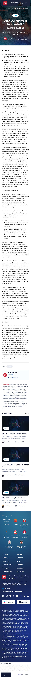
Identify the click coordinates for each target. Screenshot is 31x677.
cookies (26, 669)
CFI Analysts (10, 38)
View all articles (13, 378)
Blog (6, 8)
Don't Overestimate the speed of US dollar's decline (20, 8)
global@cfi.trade (22, 584)
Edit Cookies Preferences (23, 674)
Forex (9, 8)
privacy (1, 670)
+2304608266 (12, 584)
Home (3, 8)
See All (27, 413)
